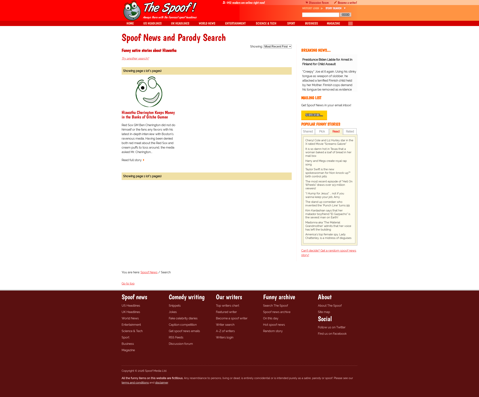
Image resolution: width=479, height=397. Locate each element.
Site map (324, 312)
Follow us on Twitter (332, 327)
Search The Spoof (275, 305)
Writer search (225, 324)
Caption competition (183, 324)
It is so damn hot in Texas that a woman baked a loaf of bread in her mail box (328, 152)
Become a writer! (347, 2)
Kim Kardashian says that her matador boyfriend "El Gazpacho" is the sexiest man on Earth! (327, 214)
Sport (125, 337)
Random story (273, 331)
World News (130, 318)
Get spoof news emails (184, 331)
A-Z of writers (225, 331)
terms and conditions (135, 382)
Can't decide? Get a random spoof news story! (328, 253)
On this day (270, 318)
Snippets (175, 305)
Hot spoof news (274, 324)
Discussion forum (319, 2)
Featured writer (226, 312)
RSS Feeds (176, 337)
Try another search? (135, 58)
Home (130, 23)
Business (128, 344)
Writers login (224, 337)
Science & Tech (132, 331)
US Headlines (131, 305)
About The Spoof (330, 305)
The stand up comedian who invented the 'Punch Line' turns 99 (327, 203)
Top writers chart (227, 305)
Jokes (173, 312)
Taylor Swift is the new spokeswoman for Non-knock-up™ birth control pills (327, 173)
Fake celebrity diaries (183, 318)
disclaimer (161, 382)
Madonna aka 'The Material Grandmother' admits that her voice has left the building (328, 226)
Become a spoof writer (232, 318)
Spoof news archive (276, 312)
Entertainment (131, 324)
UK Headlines (131, 312)
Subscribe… (314, 115)
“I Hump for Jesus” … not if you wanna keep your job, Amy (324, 195)
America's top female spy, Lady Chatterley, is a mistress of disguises (328, 236)
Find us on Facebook (332, 333)
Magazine (128, 350)
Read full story (132, 160)
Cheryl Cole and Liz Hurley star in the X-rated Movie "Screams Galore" (329, 142)
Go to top (128, 283)
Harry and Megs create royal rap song (326, 162)
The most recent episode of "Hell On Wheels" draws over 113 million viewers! (329, 185)
